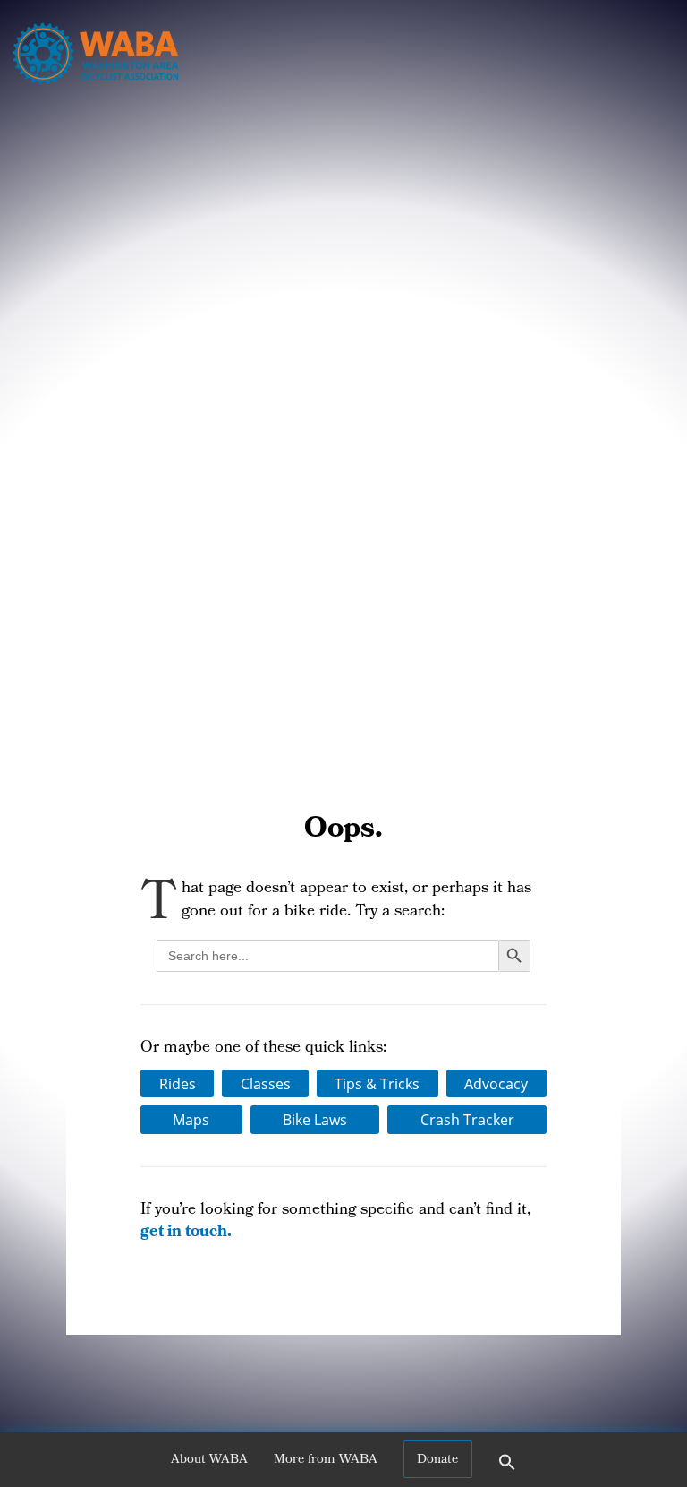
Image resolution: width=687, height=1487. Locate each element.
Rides (177, 1084)
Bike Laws (315, 1120)
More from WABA (325, 1460)
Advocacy (496, 1084)
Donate (437, 1460)
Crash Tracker (467, 1120)
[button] (507, 1468)
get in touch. (186, 1233)
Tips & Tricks (377, 1084)
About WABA (209, 1460)
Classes (266, 1084)
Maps (191, 1120)
